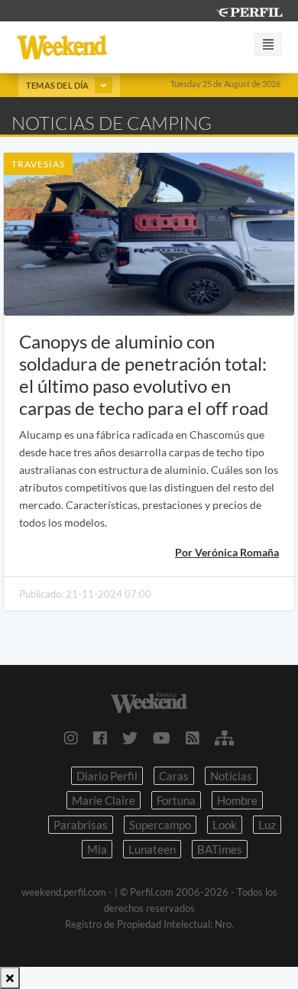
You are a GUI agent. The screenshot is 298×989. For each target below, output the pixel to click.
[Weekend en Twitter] (130, 737)
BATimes (219, 849)
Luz (267, 825)
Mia (97, 849)
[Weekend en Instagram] (71, 737)
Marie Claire (103, 800)
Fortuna (176, 800)
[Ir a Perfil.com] (249, 10)
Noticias (231, 776)
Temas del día (58, 85)
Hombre (237, 800)
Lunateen (152, 849)
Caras (174, 776)
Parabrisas (80, 825)
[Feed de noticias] (192, 737)
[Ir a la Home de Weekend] (149, 700)
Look (224, 825)
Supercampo (160, 825)
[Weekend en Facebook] (100, 737)
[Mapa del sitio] (224, 737)
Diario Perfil (107, 776)
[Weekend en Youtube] (161, 737)
